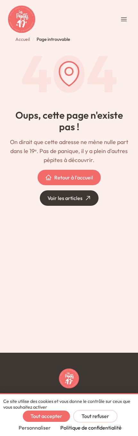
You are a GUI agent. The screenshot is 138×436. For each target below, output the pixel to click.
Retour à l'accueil (73, 177)
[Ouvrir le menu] (123, 19)
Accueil (22, 39)
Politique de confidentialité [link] (91, 427)
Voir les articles (64, 198)
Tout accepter (46, 416)
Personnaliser (35, 427)
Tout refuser (95, 416)
